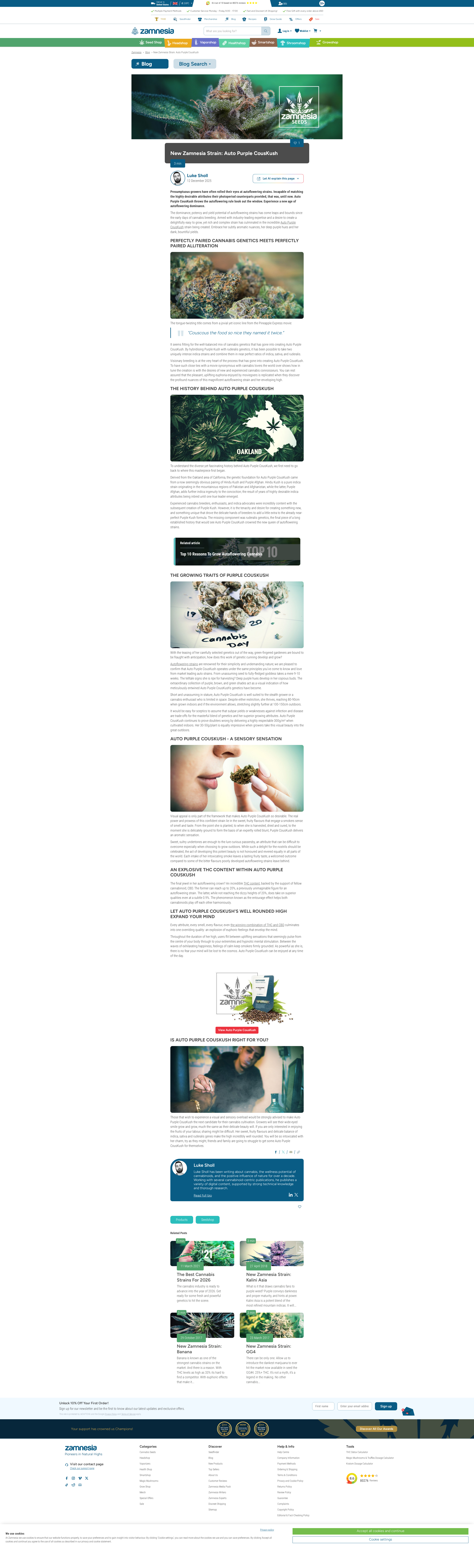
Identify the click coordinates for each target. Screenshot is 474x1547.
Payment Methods (286, 1463)
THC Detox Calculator (357, 1452)
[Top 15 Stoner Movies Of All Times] (237, 285)
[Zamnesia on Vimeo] (80, 1478)
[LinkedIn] (291, 1195)
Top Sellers (213, 1469)
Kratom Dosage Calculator (359, 1463)
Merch (143, 1492)
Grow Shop (145, 1486)
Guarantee (282, 1498)
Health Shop (146, 1469)
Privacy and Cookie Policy (290, 1480)
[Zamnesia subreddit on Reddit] (73, 1485)
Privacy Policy (111, 1414)
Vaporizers (145, 1463)
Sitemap (212, 1509)
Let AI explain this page (279, 178)
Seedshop (207, 1220)
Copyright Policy (285, 1509)
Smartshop (145, 1475)
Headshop (145, 1457)
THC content (252, 883)
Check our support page (82, 1468)
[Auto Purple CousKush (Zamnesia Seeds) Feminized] (237, 106)
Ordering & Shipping (287, 1469)
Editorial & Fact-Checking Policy (293, 1515)
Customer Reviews (217, 1480)
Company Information (288, 1457)
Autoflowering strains (184, 664)
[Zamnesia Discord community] (80, 1485)
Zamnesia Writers (217, 1492)
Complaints (283, 1503)
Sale (142, 1503)
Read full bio (203, 1195)
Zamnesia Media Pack (219, 1486)
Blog (210, 1457)
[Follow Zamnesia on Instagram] (73, 1478)
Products (182, 1220)
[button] (177, 178)
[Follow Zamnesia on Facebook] (67, 1478)
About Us (213, 1475)
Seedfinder (213, 1452)
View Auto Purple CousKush (237, 1030)
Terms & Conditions (287, 1475)
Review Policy (284, 1492)
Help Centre (283, 1452)
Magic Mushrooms (149, 1480)
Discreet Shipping (217, 1503)
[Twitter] (296, 1194)
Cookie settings (380, 1539)
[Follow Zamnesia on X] (87, 1478)
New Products (215, 1463)
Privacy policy (267, 1529)
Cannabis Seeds (148, 1452)
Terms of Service (128, 1414)
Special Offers (146, 1498)
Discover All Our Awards (376, 1429)
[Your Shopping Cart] (318, 31)
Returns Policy (284, 1486)
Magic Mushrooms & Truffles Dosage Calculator (370, 1457)
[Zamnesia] (165, 31)
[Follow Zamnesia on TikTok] (67, 1485)
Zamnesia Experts (217, 1498)
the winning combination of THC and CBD (257, 925)
